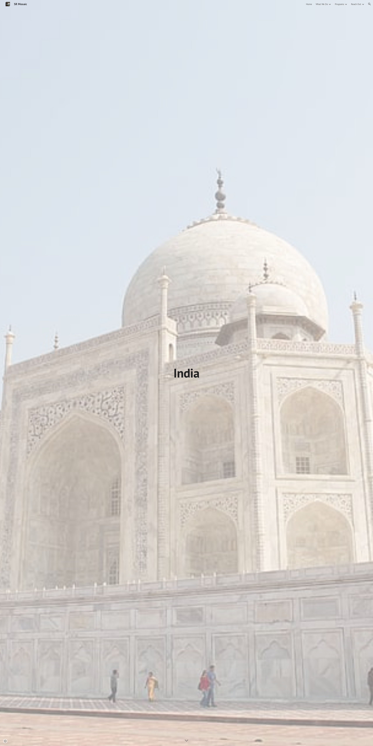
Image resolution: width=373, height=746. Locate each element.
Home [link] (309, 4)
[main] (186, 373)
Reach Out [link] (356, 4)
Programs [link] (339, 4)
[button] (369, 4)
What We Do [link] (322, 4)
